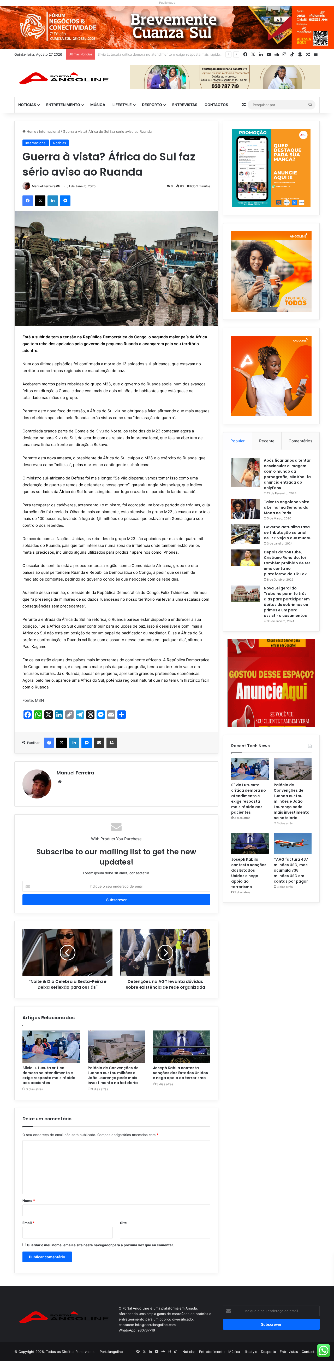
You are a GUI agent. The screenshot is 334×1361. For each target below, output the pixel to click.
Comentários (300, 440)
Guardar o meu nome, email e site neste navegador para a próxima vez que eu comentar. (100, 1245)
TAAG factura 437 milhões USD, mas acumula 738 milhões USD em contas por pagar (291, 870)
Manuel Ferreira (44, 186)
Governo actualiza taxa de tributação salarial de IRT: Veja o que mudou (288, 532)
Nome (28, 1200)
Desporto (152, 104)
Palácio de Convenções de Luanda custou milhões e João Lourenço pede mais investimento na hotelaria (183, 54)
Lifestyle (122, 104)
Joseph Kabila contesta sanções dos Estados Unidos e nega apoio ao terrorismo (180, 1072)
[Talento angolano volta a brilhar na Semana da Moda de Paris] (245, 509)
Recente (267, 440)
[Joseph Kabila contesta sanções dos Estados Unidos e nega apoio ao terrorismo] (181, 1046)
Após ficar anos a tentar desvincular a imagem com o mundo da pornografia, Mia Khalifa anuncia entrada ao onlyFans (287, 474)
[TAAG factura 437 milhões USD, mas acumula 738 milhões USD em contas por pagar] (293, 843)
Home (31, 131)
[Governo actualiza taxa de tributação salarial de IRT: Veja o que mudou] (245, 534)
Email (28, 1223)
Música (97, 104)
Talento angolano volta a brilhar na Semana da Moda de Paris (286, 507)
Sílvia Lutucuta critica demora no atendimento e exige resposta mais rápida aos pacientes (48, 1075)
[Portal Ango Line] (62, 78)
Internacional (49, 131)
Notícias (27, 104)
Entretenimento (63, 104)
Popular (237, 440)
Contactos (216, 104)
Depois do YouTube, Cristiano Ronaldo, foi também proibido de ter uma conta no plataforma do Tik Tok (287, 563)
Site (123, 1223)
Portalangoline (111, 1352)
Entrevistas (184, 104)
